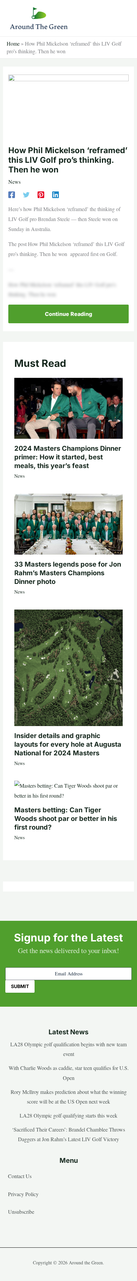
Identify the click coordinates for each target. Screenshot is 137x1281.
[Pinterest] (41, 194)
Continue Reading (68, 314)
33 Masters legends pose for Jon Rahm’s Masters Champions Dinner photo (67, 573)
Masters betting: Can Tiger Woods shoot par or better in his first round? (65, 818)
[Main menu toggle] (121, 18)
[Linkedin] (55, 194)
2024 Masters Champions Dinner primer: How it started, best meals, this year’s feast (67, 457)
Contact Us (20, 1175)
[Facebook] (11, 194)
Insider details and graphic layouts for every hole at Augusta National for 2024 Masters (67, 744)
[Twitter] (26, 194)
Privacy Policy (23, 1193)
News (14, 181)
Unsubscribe (21, 1211)
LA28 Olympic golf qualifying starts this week (68, 1115)
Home (13, 43)
